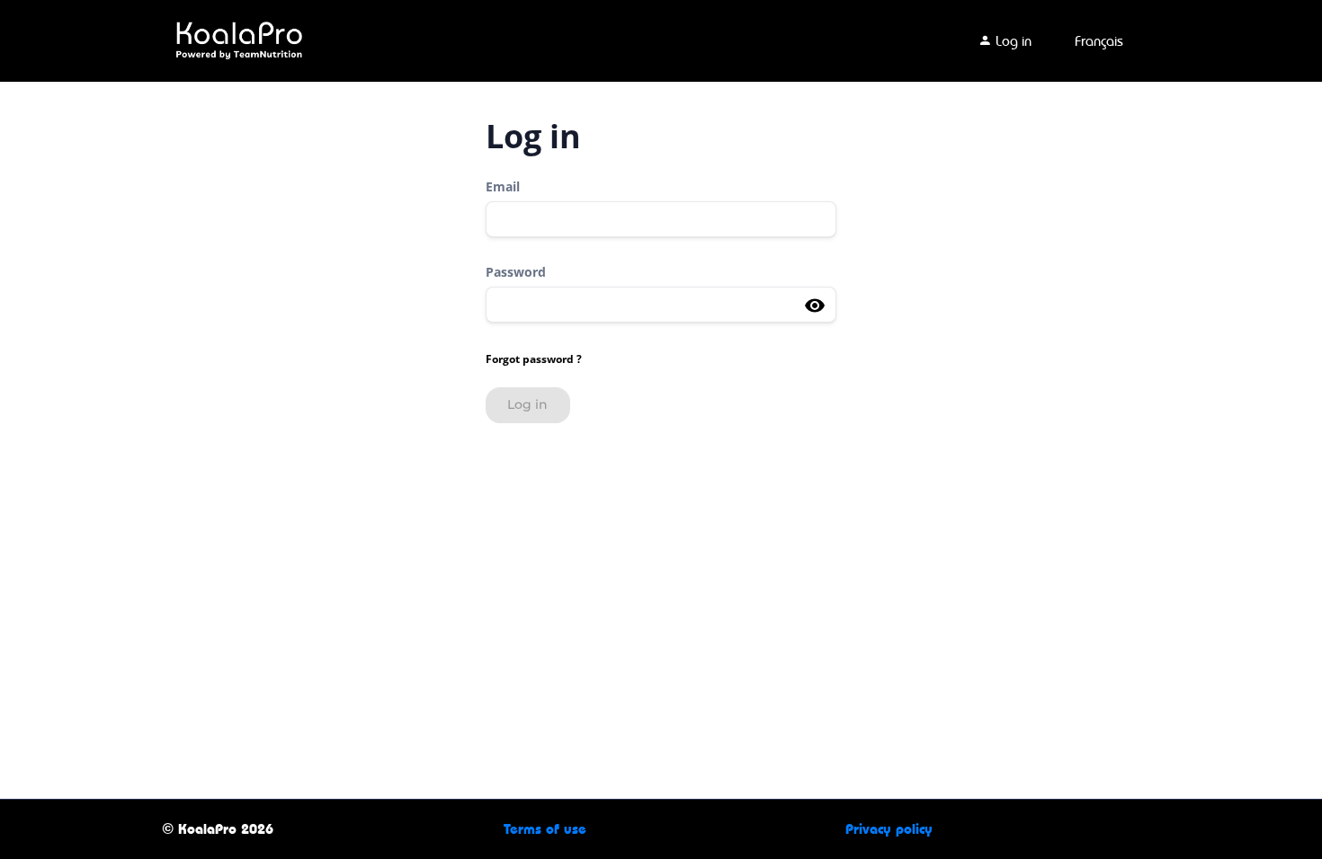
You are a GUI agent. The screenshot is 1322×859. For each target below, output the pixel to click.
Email (503, 186)
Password (516, 271)
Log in (1012, 40)
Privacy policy (889, 828)
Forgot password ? (534, 359)
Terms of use (545, 828)
